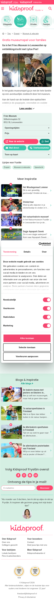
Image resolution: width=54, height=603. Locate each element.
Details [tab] (27, 252)
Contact (30, 542)
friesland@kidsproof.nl (27, 593)
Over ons (6, 542)
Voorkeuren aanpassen (27, 356)
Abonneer (44, 488)
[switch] (47, 308)
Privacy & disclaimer (27, 597)
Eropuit (7, 167)
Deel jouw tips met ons (37, 545)
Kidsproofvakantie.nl (36, 553)
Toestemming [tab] (9, 252)
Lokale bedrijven (9, 553)
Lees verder (25, 108)
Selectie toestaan (27, 347)
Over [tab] (44, 252)
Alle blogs (26, 383)
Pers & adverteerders (11, 556)
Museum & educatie (22, 167)
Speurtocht (38, 167)
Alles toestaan (27, 338)
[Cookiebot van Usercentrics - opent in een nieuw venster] (39, 244)
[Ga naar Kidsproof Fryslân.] (3, 34)
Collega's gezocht (9, 545)
